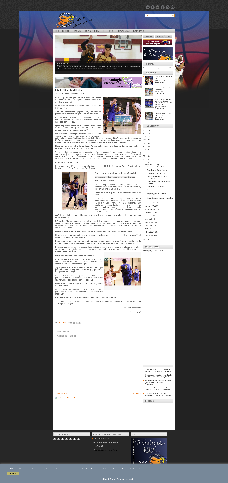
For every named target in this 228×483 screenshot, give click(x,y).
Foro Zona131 (98, 446)
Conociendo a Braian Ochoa (156, 173)
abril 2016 (148, 225)
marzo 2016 (149, 229)
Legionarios (77, 31)
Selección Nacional (123, 31)
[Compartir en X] (77, 323)
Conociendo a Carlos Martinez (157, 170)
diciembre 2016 (150, 165)
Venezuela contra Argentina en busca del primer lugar (163, 113)
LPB (104, 31)
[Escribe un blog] (74, 323)
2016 (145, 163)
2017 (145, 159)
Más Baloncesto (138, 31)
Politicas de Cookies (108, 479)
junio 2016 (148, 219)
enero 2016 (149, 235)
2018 (145, 156)
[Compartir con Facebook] (79, 323)
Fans (168, 36)
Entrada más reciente (62, 393)
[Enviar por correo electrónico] (71, 323)
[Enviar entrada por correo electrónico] (68, 322)
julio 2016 (148, 216)
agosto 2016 (149, 212)
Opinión (111, 31)
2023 (145, 140)
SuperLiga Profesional (92, 31)
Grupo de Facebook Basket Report (105, 450)
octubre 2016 (149, 206)
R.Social (160, 36)
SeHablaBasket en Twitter (102, 438)
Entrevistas (66, 31)
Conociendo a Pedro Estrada (157, 167)
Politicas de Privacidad (125, 479)
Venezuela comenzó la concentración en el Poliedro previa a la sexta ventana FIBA (163, 101)
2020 (145, 150)
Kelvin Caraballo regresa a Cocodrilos (160, 198)
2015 (145, 240)
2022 (145, 143)
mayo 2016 (149, 222)
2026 (145, 130)
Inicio (57, 31)
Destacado (148, 36)
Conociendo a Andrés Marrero (157, 190)
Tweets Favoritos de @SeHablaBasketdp (157, 68)
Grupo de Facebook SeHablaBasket (105, 442)
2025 (145, 133)
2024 (145, 137)
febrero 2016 (149, 232)
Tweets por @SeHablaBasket (153, 251)
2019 (145, 153)
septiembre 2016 (151, 209)
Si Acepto (13, 473)
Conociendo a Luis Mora (155, 187)
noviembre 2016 (150, 203)
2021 (145, 146)
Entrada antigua (136, 393)
